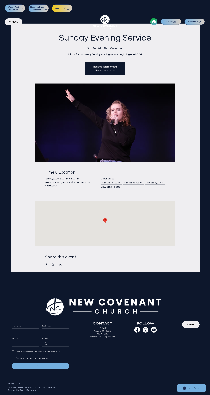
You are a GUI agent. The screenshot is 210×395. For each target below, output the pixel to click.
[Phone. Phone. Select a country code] (47, 343)
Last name (46, 325)
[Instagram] (145, 330)
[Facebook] (137, 330)
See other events (105, 70)
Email (15, 338)
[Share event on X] (53, 265)
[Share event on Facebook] (46, 265)
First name (17, 325)
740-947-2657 (102, 333)
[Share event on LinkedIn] (60, 265)
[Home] (153, 21)
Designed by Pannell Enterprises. (23, 390)
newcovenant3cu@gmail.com (102, 336)
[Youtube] (154, 330)
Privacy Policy (14, 383)
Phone (45, 338)
